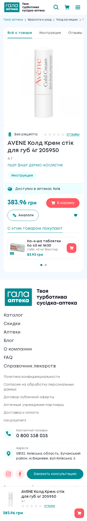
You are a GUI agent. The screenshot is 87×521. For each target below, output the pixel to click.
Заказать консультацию (55, 474)
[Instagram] (8, 474)
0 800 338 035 (32, 436)
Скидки (12, 324)
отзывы (73, 134)
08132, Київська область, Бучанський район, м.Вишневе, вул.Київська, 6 (48, 456)
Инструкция (50, 32)
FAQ (8, 358)
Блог (9, 341)
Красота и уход (39, 19)
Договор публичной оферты (29, 397)
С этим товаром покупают (35, 228)
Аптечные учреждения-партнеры (34, 405)
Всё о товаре (19, 32)
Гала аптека (13, 19)
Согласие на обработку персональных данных (39, 387)
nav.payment (15, 420)
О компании (18, 349)
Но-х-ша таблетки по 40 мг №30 (44, 243)
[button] (76, 215)
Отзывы (75, 32)
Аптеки (12, 332)
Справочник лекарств (30, 366)
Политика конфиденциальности (32, 376)
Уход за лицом (67, 19)
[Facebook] (20, 474)
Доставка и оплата (21, 412)
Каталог (13, 315)
